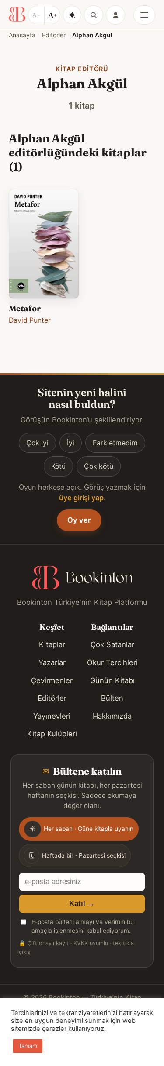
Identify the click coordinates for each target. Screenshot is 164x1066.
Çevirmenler (52, 680)
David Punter (30, 320)
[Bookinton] (17, 15)
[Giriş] (115, 15)
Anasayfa (22, 35)
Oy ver (79, 520)
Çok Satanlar (112, 644)
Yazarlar (52, 662)
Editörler (54, 35)
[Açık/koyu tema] (72, 15)
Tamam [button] (27, 1045)
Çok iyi (37, 443)
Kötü (58, 466)
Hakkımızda (112, 716)
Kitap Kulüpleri (52, 733)
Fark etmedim (115, 443)
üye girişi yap (81, 497)
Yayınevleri (51, 716)
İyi (70, 443)
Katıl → (82, 903)
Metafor (25, 308)
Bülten (112, 698)
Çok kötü (98, 466)
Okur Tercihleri (112, 662)
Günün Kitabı (112, 680)
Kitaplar (52, 644)
